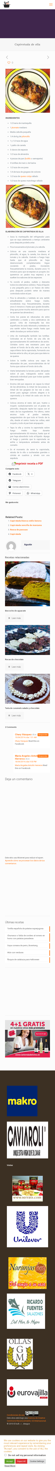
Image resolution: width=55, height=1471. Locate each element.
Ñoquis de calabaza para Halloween (23, 959)
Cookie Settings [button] (37, 1461)
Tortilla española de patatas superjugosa (25, 928)
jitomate (15, 127)
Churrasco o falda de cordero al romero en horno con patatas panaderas (26, 937)
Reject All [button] (21, 1461)
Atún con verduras (15, 952)
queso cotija (25, 176)
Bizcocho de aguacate (15, 611)
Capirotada (15, 534)
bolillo (28, 158)
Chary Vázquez (23, 734)
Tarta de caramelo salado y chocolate (22, 708)
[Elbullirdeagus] (6, 4)
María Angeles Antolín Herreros (28, 765)
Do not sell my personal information (27, 1455)
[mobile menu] (50, 4)
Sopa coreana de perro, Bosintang (22, 945)
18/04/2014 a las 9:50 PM (25, 762)
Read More (10, 1465)
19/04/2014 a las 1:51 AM (26, 737)
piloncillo (26, 136)
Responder (43, 735)
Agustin (28, 544)
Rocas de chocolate (14, 659)
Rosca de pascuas (19, 530)
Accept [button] (9, 1461)
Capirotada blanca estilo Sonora (25, 521)
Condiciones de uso (16, 1415)
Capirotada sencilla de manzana (26, 525)
